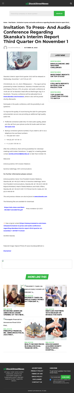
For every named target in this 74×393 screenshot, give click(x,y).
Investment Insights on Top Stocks (59, 76)
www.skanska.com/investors (13, 96)
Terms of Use (37, 374)
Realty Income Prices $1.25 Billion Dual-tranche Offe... (34, 346)
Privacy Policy (37, 371)
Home (5, 22)
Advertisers (37, 368)
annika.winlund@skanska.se (19, 154)
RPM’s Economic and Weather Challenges (59, 65)
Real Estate (12, 22)
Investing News (55, 61)
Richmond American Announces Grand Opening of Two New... (13, 313)
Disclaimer (7, 251)
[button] (3, 3)
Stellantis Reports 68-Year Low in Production (59, 85)
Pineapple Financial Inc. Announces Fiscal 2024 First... (13, 333)
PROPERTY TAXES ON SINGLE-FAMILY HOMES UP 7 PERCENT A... (34, 299)
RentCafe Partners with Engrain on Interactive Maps (55, 313)
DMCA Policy (37, 376)
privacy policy (65, 382)
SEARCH (59, 13)
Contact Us (37, 382)
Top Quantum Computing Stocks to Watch (59, 96)
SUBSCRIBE (65, 377)
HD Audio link (10, 127)
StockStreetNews (14, 47)
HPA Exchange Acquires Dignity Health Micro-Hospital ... (53, 347)
